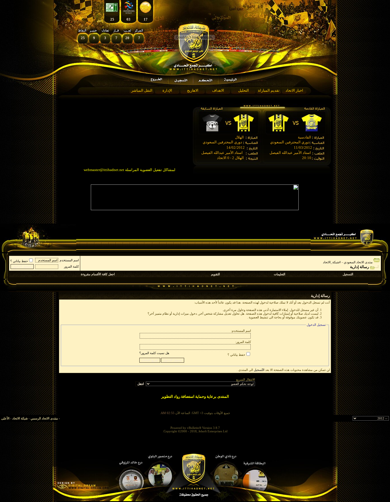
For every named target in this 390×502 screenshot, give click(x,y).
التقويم (215, 274)
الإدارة (167, 90)
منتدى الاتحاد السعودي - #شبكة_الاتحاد (348, 262)
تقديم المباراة (269, 90)
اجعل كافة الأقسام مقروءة (98, 274)
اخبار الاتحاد (294, 90)
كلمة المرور (71, 266)
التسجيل (348, 274)
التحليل (243, 90)
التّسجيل (259, 370)
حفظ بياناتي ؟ (19, 261)
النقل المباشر (141, 90)
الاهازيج (192, 90)
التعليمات (279, 274)
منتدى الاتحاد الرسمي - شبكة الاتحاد (35, 418)
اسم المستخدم (69, 260)
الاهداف (218, 90)
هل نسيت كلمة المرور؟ (154, 353)
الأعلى (5, 418)
